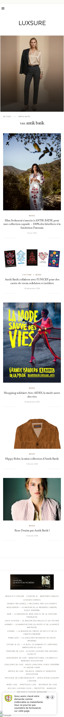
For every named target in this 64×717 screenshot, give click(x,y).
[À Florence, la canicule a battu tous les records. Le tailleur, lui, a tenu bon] (32, 74)
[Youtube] (38, 30)
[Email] (43, 30)
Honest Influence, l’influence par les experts (32, 604)
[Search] (60, 8)
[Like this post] (19, 238)
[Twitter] (25, 30)
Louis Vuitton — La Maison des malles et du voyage (32, 621)
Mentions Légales (49, 596)
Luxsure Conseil (32, 600)
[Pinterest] (34, 30)
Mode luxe (12, 684)
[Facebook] (21, 30)
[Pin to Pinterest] (29, 238)
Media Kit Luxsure (14, 596)
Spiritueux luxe (28, 684)
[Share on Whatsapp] (35, 238)
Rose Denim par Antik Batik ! (32, 530)
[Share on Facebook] (23, 238)
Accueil (7, 116)
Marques (51, 688)
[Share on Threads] (38, 238)
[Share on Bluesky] (42, 238)
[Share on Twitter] (26, 238)
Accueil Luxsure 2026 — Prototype (26, 688)
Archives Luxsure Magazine (32, 692)
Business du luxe (48, 684)
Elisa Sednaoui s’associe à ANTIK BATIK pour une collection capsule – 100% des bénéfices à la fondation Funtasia (32, 224)
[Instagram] (30, 30)
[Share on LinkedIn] (32, 238)
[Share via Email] (45, 238)
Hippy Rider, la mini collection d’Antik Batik (32, 458)
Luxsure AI (32, 596)
